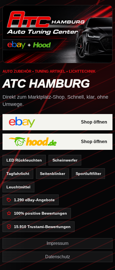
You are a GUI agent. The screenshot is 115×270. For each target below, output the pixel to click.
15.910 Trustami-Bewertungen (42, 226)
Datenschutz (57, 256)
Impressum (57, 243)
